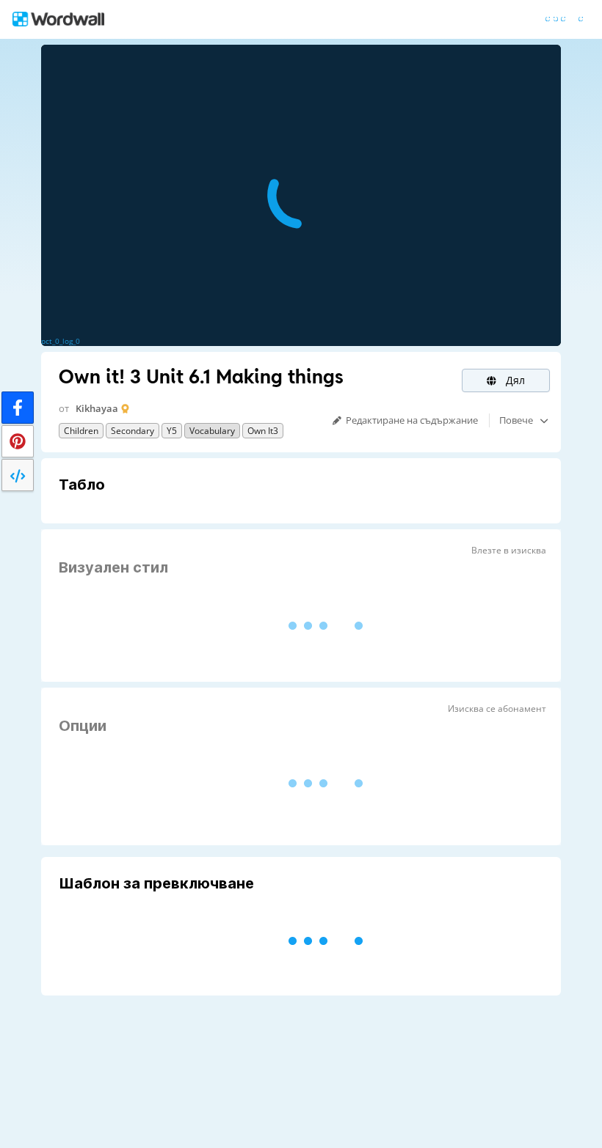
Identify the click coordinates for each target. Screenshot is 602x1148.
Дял (514, 380)
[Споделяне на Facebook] (17, 407)
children (81, 430)
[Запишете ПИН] (17, 441)
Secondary (132, 430)
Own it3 (262, 430)
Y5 (172, 430)
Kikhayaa (97, 408)
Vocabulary (212, 430)
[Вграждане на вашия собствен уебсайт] (17, 475)
